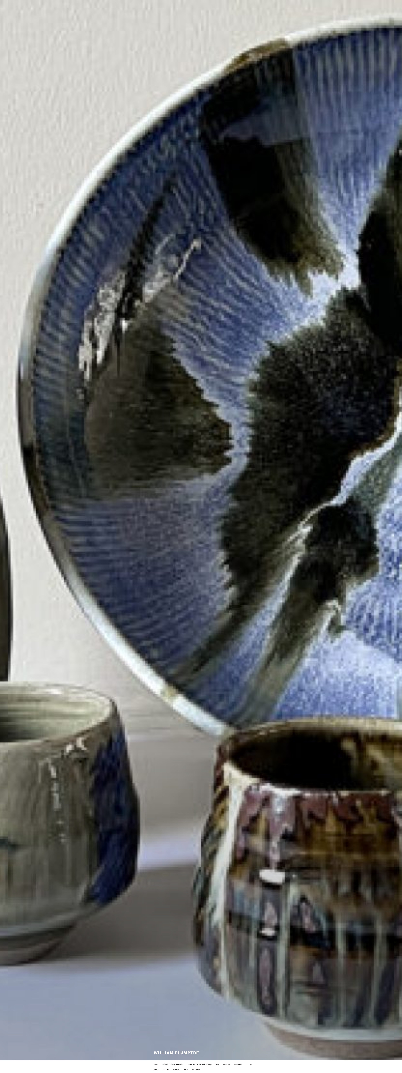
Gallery (155, 1069)
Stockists (165, 1069)
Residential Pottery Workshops (172, 1064)
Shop (217, 1064)
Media (186, 1069)
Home (155, 1064)
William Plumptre (176, 1053)
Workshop (176, 1069)
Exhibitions (238, 1064)
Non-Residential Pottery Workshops (199, 1064)
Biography (226, 1064)
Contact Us (196, 1069)
